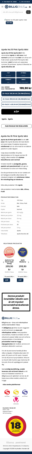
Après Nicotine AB (22, 234)
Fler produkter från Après (16, 126)
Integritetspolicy (17, 446)
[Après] (4, 119)
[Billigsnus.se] (16, 7)
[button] (2, 6)
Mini (8, 82)
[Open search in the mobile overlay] (16, 12)
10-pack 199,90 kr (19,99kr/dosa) (16, 93)
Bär (20, 82)
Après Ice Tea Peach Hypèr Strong (9, 261)
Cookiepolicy (25, 446)
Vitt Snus (8, 75)
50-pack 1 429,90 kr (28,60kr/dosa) (16, 104)
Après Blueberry (22, 261)
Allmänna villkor (7, 446)
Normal (23, 75)
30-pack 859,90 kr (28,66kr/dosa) (16, 99)
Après (20, 185)
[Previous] (4, 265)
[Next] (28, 265)
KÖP (16, 111)
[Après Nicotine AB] (10, 119)
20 (17, 224)
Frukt (26, 82)
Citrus (23, 82)
